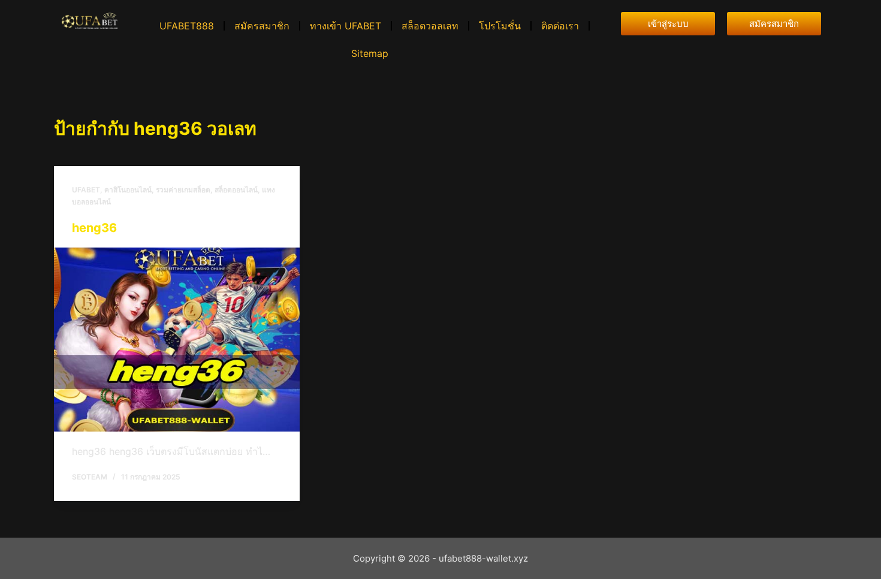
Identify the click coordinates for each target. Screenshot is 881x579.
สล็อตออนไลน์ (236, 189)
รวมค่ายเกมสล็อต (183, 189)
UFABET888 (186, 26)
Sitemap (369, 53)
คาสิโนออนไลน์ (128, 189)
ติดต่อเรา (560, 26)
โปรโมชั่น (500, 26)
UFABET (86, 189)
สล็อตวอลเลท (430, 26)
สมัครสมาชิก (261, 26)
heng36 (94, 228)
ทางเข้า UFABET (345, 26)
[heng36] (177, 340)
